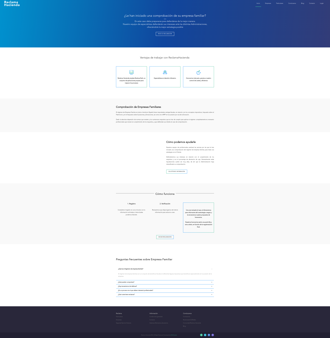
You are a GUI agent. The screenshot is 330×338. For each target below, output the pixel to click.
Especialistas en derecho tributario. (165, 78)
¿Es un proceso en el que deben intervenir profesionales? (135, 290)
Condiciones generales (156, 316)
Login (322, 3)
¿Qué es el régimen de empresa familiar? (130, 269)
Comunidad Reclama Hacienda (192, 323)
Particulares (279, 3)
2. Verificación (165, 204)
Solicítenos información (176, 171)
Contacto (312, 3)
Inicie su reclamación (165, 33)
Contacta (152, 320)
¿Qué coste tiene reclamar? (126, 294)
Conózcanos (292, 3)
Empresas (268, 3)
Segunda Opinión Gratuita (123, 323)
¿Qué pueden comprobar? (126, 282)
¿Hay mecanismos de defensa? (127, 286)
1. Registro (131, 204)
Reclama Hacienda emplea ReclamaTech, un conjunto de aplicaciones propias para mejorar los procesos (131, 81)
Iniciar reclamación (165, 237)
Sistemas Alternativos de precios (159, 323)
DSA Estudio (174, 335)
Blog (302, 3)
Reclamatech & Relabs (189, 320)
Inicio (258, 3)
